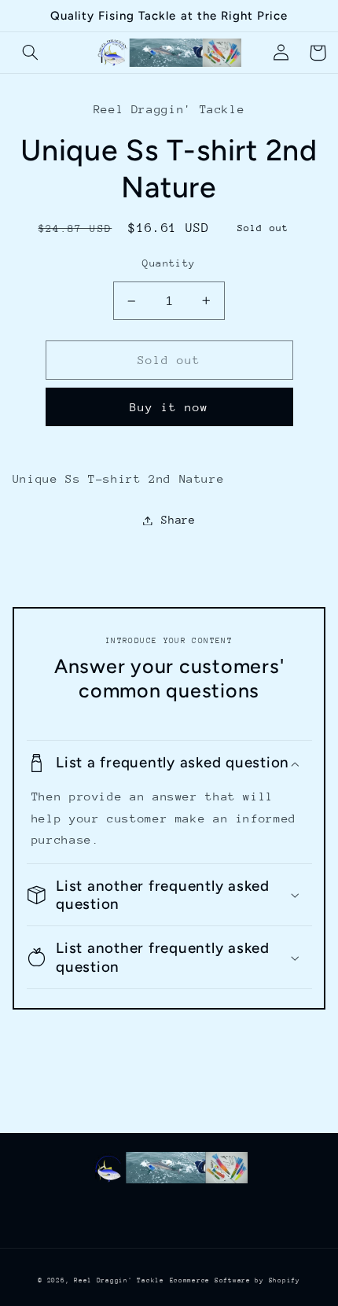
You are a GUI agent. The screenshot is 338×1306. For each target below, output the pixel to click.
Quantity (168, 263)
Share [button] (178, 519)
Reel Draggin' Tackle (119, 1280)
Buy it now (169, 407)
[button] (31, 53)
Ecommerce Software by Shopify (235, 1280)
